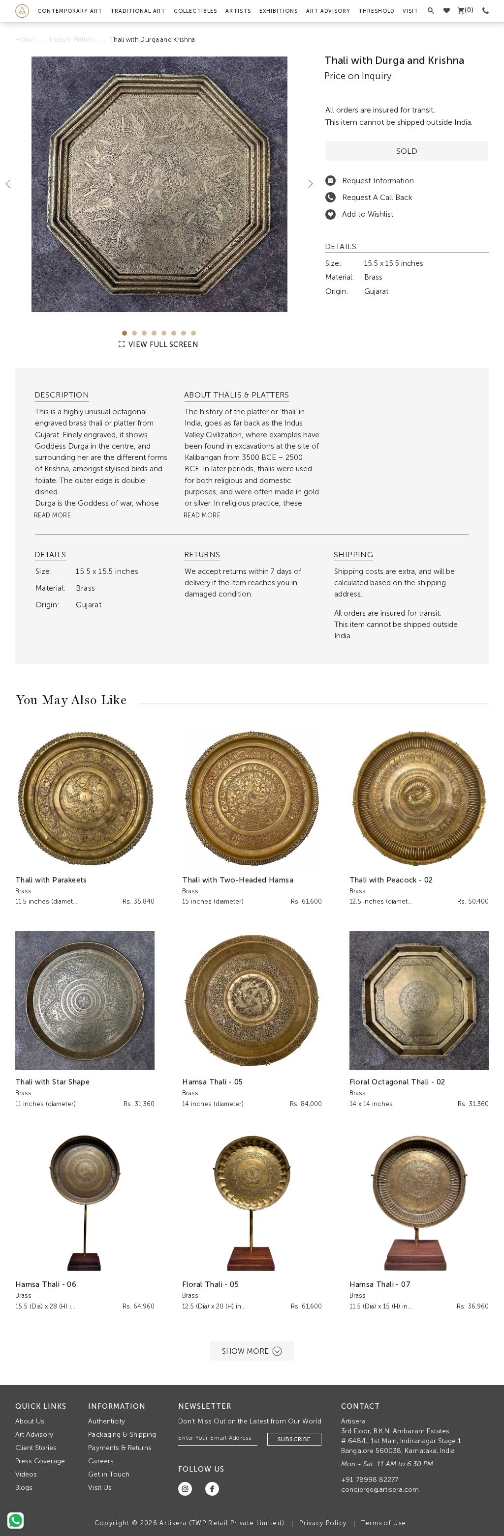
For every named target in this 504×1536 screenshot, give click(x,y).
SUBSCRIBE (294, 1439)
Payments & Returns (120, 1448)
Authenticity (106, 1421)
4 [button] (154, 333)
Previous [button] (12, 183)
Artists (238, 11)
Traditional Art (137, 11)
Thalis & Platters (72, 39)
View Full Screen (162, 344)
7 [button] (183, 333)
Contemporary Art (69, 11)
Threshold (376, 11)
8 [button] (193, 333)
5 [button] (163, 333)
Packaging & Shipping (122, 1434)
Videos (26, 1474)
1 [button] (124, 333)
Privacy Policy (322, 1523)
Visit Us (99, 1487)
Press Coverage (40, 1461)
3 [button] (144, 333)
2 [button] (134, 333)
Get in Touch (108, 1474)
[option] (159, 184)
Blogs (23, 1487)
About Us (29, 1421)
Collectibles (195, 11)
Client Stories (36, 1448)
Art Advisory (328, 11)
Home (24, 39)
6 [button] (173, 333)
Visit (410, 11)
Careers (100, 1461)
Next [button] (307, 183)
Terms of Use (383, 1523)
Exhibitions (278, 11)
